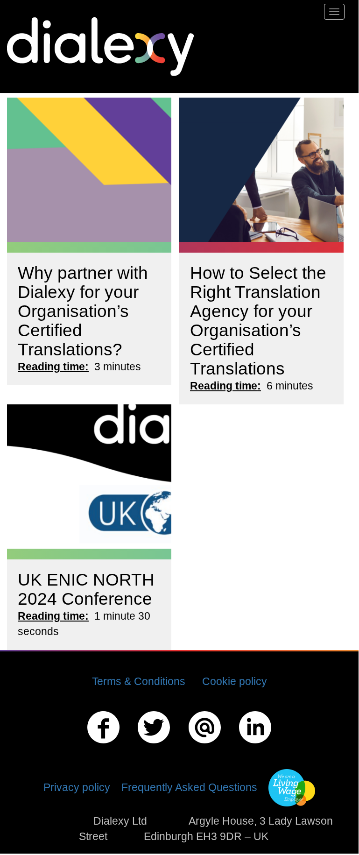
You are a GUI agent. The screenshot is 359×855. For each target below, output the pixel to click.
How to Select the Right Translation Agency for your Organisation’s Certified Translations (258, 320)
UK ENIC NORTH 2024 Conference (86, 589)
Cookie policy (234, 681)
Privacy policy (76, 787)
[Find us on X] (154, 745)
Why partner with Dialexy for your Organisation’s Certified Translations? (83, 311)
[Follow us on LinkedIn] (254, 745)
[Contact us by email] (204, 745)
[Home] (104, 46)
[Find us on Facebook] (103, 745)
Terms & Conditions (138, 681)
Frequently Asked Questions (189, 787)
